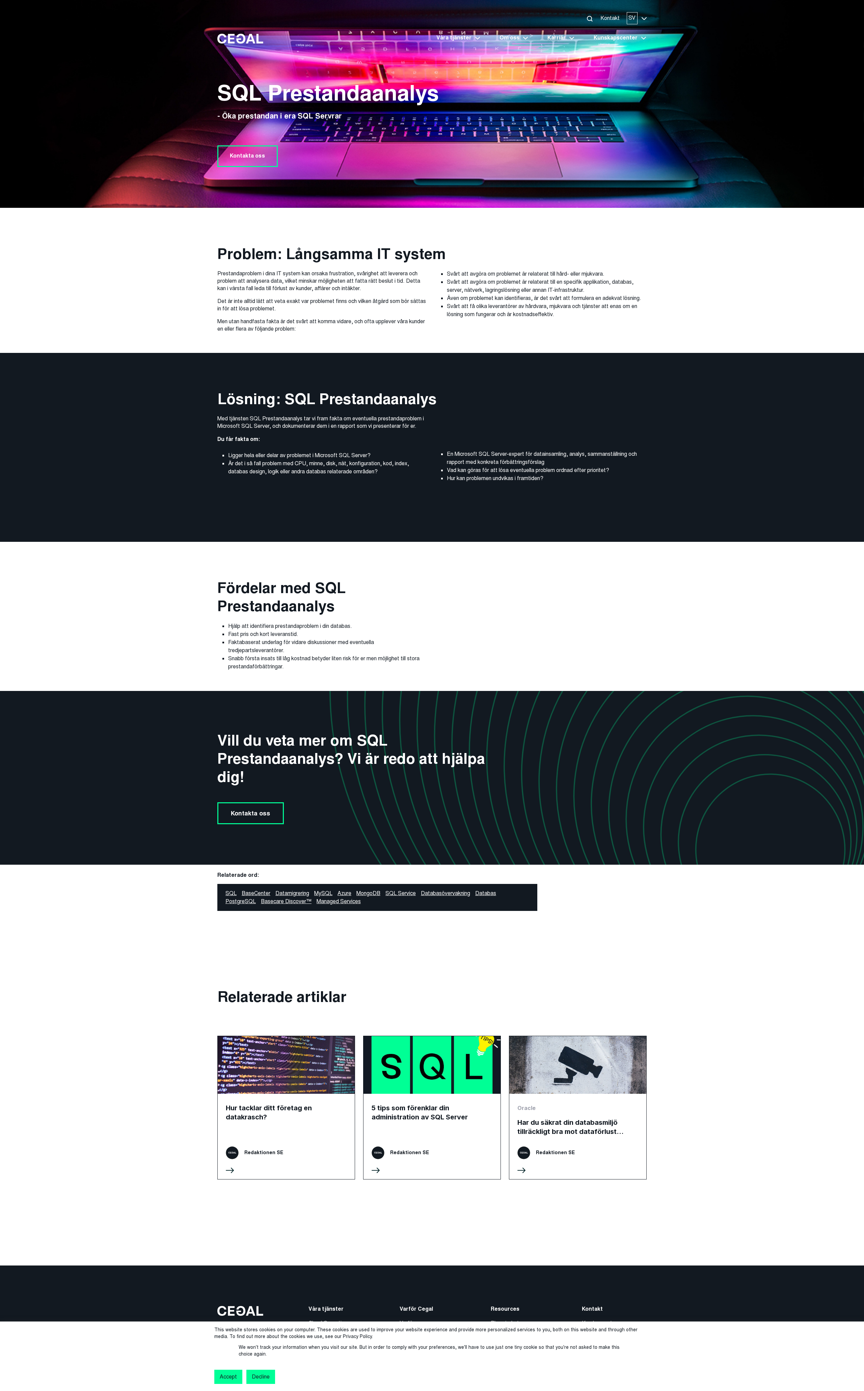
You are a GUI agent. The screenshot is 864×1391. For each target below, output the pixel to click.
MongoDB (368, 893)
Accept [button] (228, 1376)
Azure (344, 893)
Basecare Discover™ (286, 901)
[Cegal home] (240, 38)
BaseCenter (256, 893)
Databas (485, 893)
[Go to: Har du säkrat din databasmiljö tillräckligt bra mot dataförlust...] (577, 1107)
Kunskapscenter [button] (616, 37)
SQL (231, 893)
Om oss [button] (509, 37)
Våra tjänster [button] (453, 37)
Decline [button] (260, 1376)
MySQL (323, 893)
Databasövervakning (445, 893)
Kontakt (610, 18)
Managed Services (339, 901)
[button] (589, 18)
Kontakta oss (247, 156)
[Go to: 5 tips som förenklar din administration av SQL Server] (432, 1107)
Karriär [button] (556, 37)
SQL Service (400, 893)
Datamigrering (292, 893)
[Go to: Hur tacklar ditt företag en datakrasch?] (286, 1107)
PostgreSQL (240, 901)
